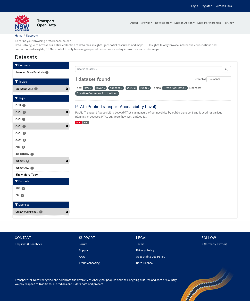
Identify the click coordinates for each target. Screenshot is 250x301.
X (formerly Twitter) (214, 244)
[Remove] (90, 88)
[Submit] (226, 69)
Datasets (32, 35)
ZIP (85, 122)
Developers (162, 22)
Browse (145, 22)
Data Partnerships (209, 22)
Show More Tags (26, 174)
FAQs (82, 256)
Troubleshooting (89, 263)
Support (84, 250)
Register (206, 6)
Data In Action (183, 22)
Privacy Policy (145, 250)
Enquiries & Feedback (28, 244)
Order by (200, 79)
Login (194, 6)
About (134, 22)
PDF (78, 122)
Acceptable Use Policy (150, 256)
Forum (227, 22)
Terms (140, 244)
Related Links (223, 6)
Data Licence (144, 263)
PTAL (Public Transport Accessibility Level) (115, 106)
